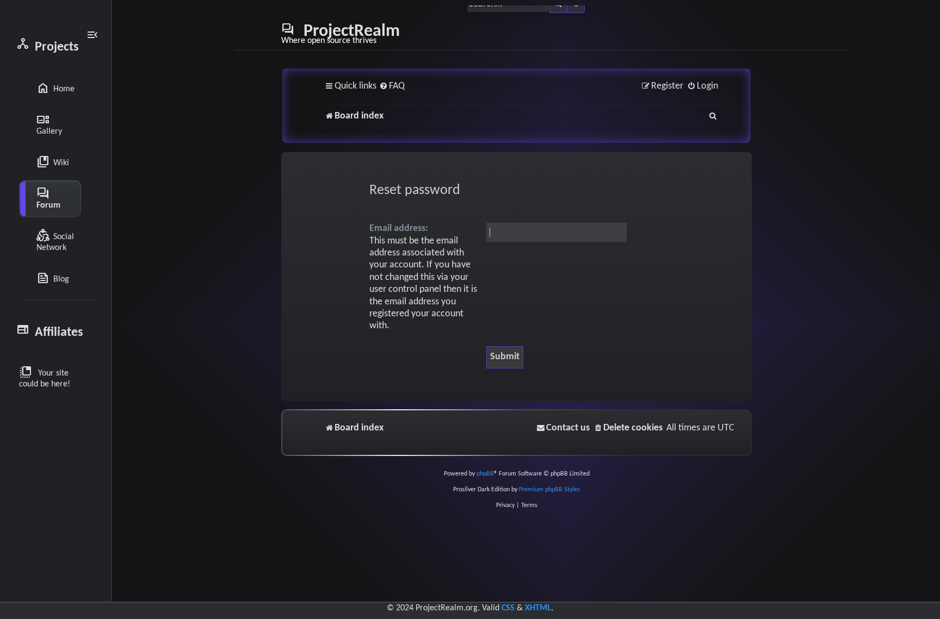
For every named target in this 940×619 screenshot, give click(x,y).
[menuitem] (392, 86)
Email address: (398, 228)
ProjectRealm (340, 34)
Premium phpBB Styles (549, 489)
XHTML (538, 608)
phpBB (485, 474)
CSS (508, 608)
